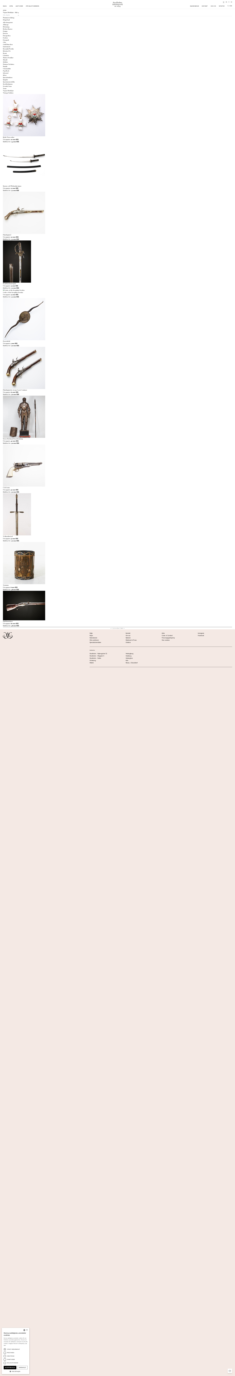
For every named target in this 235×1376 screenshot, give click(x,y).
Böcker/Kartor (7, 29)
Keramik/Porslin (8, 49)
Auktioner (19, 6)
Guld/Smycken (8, 44)
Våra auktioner (94, 640)
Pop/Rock (6, 71)
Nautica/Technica (8, 64)
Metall (5, 60)
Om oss (213, 6)
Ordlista (128, 642)
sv (223, 2)
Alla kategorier (8, 22)
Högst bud (6, 20)
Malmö (92, 663)
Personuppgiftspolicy (168, 638)
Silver (5, 75)
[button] (16, 1371)
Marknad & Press (131, 640)
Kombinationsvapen (9, 283)
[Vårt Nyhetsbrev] (230, 1371)
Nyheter (222, 6)
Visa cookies (166, 640)
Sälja (5, 6)
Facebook (201, 635)
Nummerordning (8, 18)
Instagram (201, 633)
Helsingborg (129, 654)
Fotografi (6, 40)
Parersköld (6, 341)
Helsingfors (129, 658)
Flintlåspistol (7, 235)
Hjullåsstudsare (8, 621)
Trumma (6, 585)
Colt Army (6, 487)
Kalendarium (194, 6)
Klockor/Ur (7, 51)
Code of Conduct (167, 635)
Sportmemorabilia (9, 82)
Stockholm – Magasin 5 (97, 656)
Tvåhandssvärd (8, 536)
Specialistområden (32, 6)
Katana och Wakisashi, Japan (12, 186)
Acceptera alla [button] (10, 1367)
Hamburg (128, 656)
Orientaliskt (7, 69)
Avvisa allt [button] (22, 1367)
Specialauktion (7, 77)
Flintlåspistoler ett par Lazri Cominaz (15, 390)
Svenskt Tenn (7, 86)
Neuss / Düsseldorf (132, 663)
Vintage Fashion (8, 93)
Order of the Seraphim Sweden (13, 292)
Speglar (5, 80)
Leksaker (6, 55)
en (226, 2)
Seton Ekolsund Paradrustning (13, 439)
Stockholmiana (8, 84)
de (231, 2)
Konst (5, 53)
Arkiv (163, 633)
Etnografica (7, 36)
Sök (230, 6)
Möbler (5, 62)
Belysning (6, 27)
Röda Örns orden (8, 137)
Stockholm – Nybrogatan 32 (98, 654)
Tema (5, 88)
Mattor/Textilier (8, 58)
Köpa (11, 6)
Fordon (5, 38)
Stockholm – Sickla (95, 658)
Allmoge (6, 24)
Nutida (5, 66)
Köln (127, 660)
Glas (4, 42)
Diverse (5, 33)
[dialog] (15, 1351)
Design (5, 31)
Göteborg (93, 660)
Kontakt (205, 6)
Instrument (6, 47)
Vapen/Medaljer (8, 91)
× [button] (27, 1330)
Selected (5, 73)
